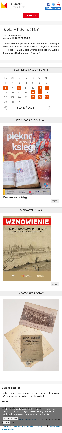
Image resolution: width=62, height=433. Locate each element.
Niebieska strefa (53, 8)
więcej (54, 201)
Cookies (41, 425)
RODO (5, 425)
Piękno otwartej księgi (15, 197)
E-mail (5, 401)
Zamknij (7, 422)
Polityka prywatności (23, 425)
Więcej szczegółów (10, 418)
